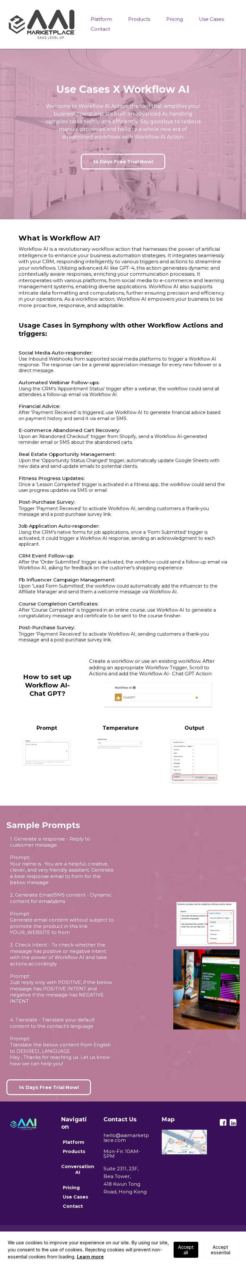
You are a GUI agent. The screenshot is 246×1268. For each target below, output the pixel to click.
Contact (100, 29)
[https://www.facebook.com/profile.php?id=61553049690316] (223, 1122)
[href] (184, 1142)
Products (139, 19)
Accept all (185, 1249)
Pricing (174, 19)
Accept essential (220, 1249)
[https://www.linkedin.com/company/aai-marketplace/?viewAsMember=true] (233, 1122)
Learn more (90, 1256)
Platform (101, 19)
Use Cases (211, 19)
